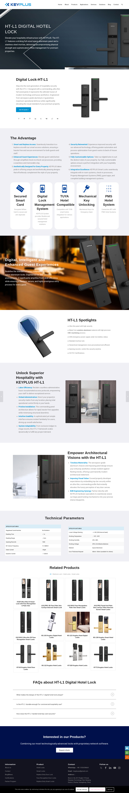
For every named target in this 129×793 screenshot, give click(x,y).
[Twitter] (101, 768)
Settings (110, 789)
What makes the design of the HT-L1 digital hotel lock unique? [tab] (39, 695)
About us (8, 768)
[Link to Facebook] (105, 768)
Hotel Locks (41, 768)
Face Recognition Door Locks (46, 778)
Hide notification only (97, 789)
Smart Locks (41, 771)
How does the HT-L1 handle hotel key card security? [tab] (35, 714)
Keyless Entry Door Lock (45, 774)
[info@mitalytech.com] (127, 748)
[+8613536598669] (127, 753)
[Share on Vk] (46, 118)
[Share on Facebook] (19, 118)
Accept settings (82, 789)
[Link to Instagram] (119, 768)
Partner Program (10, 781)
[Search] (122, 4)
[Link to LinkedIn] (110, 768)
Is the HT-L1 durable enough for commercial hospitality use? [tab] (39, 704)
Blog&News (9, 774)
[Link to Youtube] (114, 768)
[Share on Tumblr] (41, 118)
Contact (7, 771)
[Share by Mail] (57, 118)
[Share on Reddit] (52, 118)
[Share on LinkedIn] (35, 118)
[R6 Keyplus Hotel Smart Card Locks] (1, 396)
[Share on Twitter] (24, 118)
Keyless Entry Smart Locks (45, 781)
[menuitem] (60, 4)
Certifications (9, 778)
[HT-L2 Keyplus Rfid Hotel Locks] (127, 396)
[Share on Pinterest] (30, 118)
